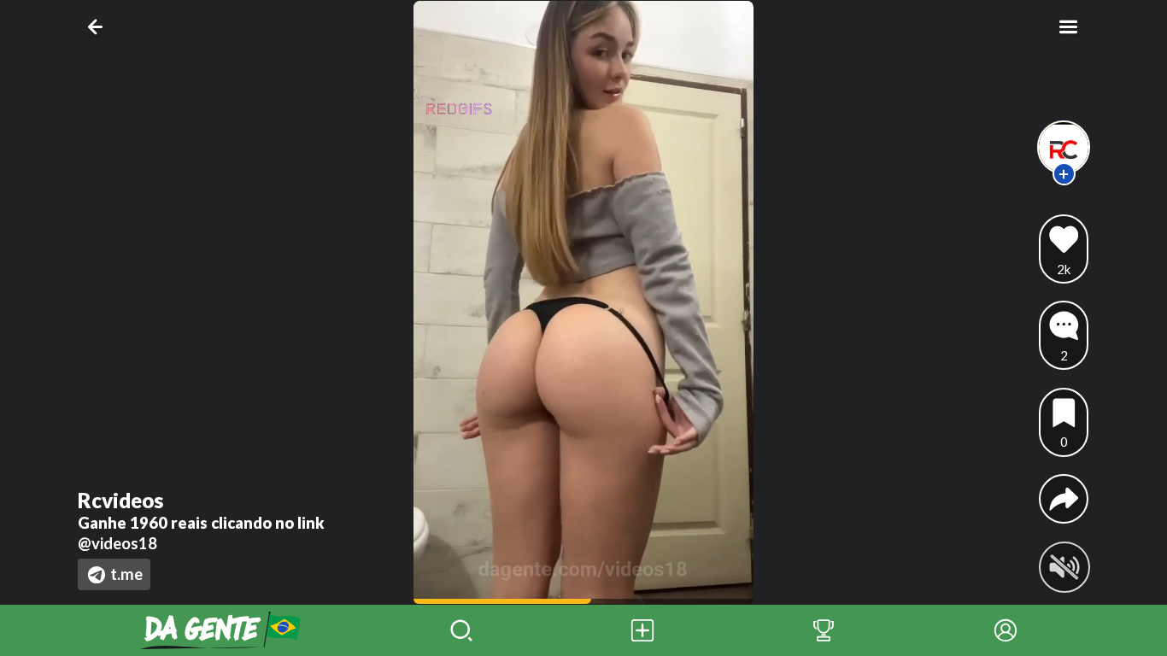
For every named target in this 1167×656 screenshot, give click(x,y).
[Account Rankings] (823, 630)
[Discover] (461, 630)
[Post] (642, 630)
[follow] (1064, 173)
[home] (221, 630)
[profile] (1064, 147)
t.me (126, 574)
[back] (99, 27)
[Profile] (1005, 630)
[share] (1064, 499)
